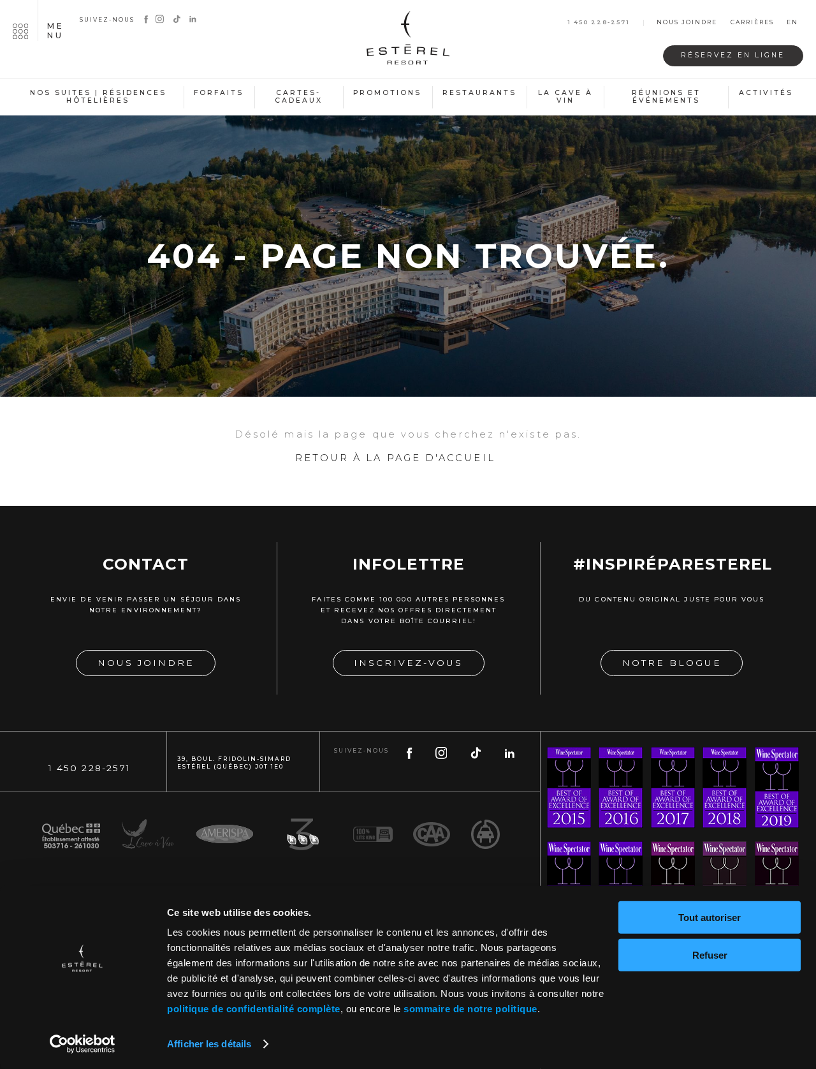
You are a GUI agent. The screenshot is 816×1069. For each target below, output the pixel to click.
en (792, 22)
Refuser (709, 954)
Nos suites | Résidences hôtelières (98, 97)
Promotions (387, 93)
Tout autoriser (709, 917)
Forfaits (219, 93)
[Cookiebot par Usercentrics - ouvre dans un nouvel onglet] (82, 1044)
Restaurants (479, 93)
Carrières (752, 22)
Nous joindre (687, 22)
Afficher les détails (209, 1043)
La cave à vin (565, 97)
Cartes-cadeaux (299, 97)
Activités (766, 93)
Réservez (733, 55)
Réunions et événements (666, 97)
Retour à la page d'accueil (395, 458)
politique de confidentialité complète (253, 1008)
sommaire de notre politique (470, 1008)
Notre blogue (672, 663)
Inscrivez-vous (408, 663)
